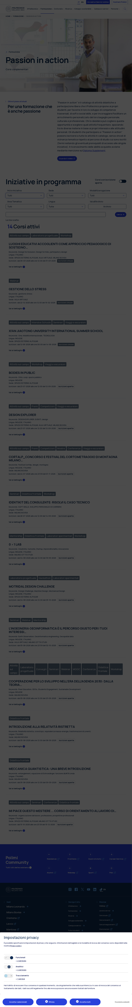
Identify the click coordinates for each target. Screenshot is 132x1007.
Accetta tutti (85, 1002)
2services (21, 961)
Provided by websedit (122, 1002)
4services (21, 970)
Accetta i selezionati (18, 1002)
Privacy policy (15, 946)
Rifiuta (51, 1002)
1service (20, 979)
